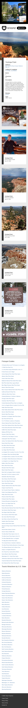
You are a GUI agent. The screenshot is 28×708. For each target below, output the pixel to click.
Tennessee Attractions (7, 669)
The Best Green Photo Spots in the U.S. (11, 536)
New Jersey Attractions (7, 642)
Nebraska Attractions (6, 635)
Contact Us (4, 705)
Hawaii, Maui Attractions (7, 597)
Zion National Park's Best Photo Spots (10, 563)
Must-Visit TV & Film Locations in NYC (10, 474)
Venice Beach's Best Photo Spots (9, 554)
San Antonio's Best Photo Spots (9, 510)
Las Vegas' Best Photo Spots (8, 449)
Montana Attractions (6, 633)
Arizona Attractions (6, 575)
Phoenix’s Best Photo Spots (8, 496)
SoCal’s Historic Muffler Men (8, 531)
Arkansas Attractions (6, 577)
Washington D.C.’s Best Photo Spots (10, 556)
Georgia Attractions (6, 591)
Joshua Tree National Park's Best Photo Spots (12, 441)
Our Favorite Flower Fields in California (11, 490)
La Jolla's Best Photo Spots (8, 447)
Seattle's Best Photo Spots (8, 521)
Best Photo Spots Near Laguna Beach (10, 383)
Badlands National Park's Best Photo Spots (11, 380)
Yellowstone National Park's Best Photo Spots (12, 558)
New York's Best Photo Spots (8, 481)
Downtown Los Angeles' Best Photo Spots (11, 416)
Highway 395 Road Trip (7, 432)
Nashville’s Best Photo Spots (8, 476)
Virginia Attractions (6, 678)
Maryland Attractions (6, 620)
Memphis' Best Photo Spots (8, 467)
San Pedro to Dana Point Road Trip (10, 519)
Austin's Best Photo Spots (7, 378)
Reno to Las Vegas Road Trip (8, 503)
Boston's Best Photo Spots (8, 387)
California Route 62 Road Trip (8, 391)
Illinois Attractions (6, 604)
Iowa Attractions (5, 609)
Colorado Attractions (6, 582)
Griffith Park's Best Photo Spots (9, 429)
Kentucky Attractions (6, 613)
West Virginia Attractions (7, 684)
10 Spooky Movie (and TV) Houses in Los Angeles (13, 365)
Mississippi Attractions (7, 629)
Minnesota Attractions (7, 626)
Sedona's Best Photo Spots (8, 523)
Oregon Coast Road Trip (7, 487)
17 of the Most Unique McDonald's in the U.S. (12, 369)
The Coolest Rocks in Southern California (11, 542)
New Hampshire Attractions (8, 640)
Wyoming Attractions (6, 689)
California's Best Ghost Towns (8, 394)
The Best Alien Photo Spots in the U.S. (10, 534)
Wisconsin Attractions (6, 687)
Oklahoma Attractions (6, 655)
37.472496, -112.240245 (11, 70)
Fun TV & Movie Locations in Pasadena (11, 420)
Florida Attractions (6, 588)
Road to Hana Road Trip (7, 505)
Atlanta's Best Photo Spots (8, 376)
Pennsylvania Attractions (7, 660)
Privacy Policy (5, 700)
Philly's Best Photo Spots (7, 494)
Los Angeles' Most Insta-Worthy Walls (10, 454)
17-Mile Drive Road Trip (7, 367)
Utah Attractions (5, 673)
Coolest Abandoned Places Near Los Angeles (12, 403)
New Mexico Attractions (7, 644)
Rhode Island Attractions (7, 662)
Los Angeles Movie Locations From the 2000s (12, 456)
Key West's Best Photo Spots (8, 445)
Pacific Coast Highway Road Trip (9, 492)
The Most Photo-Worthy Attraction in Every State (13, 545)
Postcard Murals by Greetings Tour (10, 501)
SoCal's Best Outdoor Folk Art (8, 529)
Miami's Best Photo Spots (7, 470)
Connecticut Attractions (7, 584)
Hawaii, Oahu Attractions (7, 600)
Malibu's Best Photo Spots (8, 463)
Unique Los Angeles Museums (9, 549)
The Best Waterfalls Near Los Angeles (10, 538)
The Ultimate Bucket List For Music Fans (11, 547)
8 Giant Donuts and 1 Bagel (8, 371)
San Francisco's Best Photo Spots (9, 514)
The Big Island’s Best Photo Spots (9, 540)
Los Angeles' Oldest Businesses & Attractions (12, 458)
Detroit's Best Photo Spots (8, 414)
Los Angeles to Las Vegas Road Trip (10, 461)
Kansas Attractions (6, 611)
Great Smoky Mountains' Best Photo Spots (11, 427)
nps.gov (7, 94)
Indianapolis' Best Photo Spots (9, 438)
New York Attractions (6, 646)
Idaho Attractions (5, 602)
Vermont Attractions (6, 675)
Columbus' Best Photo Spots (8, 400)
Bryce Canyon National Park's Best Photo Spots (12, 389)
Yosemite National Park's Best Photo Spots (11, 560)
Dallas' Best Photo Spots (7, 407)
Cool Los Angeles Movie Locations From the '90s (13, 405)
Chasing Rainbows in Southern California (11, 396)
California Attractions (6, 580)
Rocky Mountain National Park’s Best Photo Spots (13, 507)
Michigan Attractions (6, 624)
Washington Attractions (7, 680)
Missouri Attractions (6, 631)
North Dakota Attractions (7, 651)
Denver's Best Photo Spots (8, 412)
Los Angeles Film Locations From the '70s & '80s (13, 452)
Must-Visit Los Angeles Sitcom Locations (11, 472)
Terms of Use (5, 702)
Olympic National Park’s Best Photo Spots (11, 485)
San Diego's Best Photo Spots (8, 512)
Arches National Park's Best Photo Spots (11, 374)
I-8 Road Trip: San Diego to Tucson (10, 436)
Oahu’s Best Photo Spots (7, 483)
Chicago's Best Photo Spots (8, 398)
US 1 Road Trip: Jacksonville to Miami (10, 551)
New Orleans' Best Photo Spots (9, 478)
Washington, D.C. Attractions (8, 682)
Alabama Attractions (6, 571)
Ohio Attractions (5, 653)
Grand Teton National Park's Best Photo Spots (12, 425)
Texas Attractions (5, 671)
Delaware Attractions (6, 586)
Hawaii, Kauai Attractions (7, 595)
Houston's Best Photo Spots (8, 434)
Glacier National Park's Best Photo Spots (11, 423)
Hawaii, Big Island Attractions (8, 593)
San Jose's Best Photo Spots (8, 516)
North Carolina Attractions (7, 649)
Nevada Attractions (6, 638)
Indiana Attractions (6, 606)
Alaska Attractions (6, 573)
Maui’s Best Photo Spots (7, 465)
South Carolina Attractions (8, 664)
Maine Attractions (6, 617)
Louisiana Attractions (6, 615)
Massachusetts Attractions (8, 622)
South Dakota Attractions (7, 667)
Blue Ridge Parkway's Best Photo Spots (11, 385)
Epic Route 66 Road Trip (7, 418)
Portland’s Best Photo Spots (8, 499)
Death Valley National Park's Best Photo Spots (12, 409)
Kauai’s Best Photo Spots (7, 443)
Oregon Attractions (6, 658)
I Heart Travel (5, 698)
